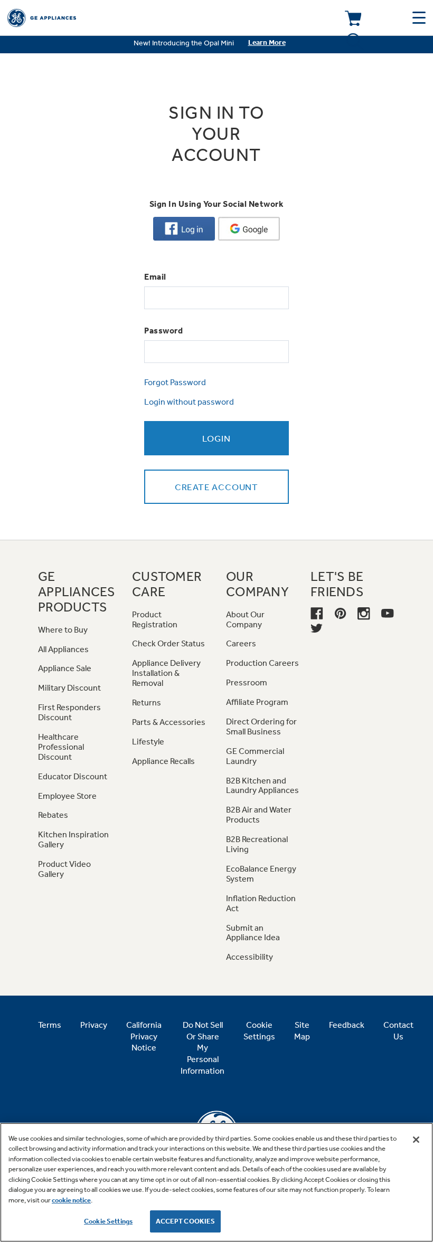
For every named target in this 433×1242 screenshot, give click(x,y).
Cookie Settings (108, 1221)
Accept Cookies (185, 1221)
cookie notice (71, 1200)
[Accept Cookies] (416, 1139)
